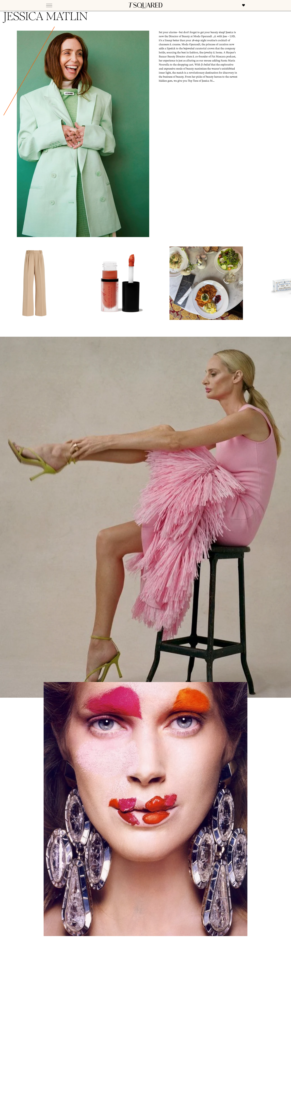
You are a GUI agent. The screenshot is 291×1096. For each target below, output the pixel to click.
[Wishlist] (242, 6)
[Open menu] (49, 5)
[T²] (145, 5)
